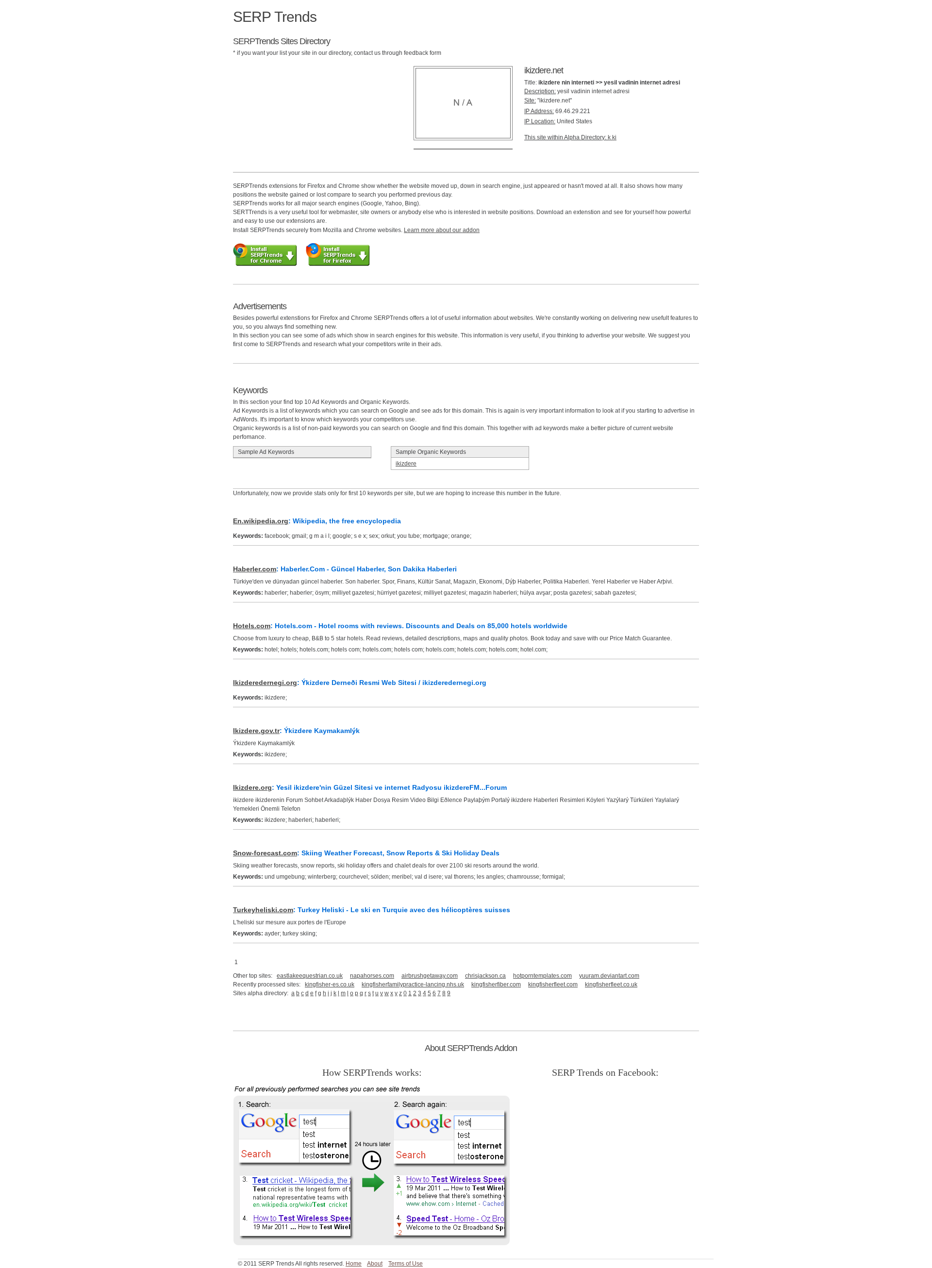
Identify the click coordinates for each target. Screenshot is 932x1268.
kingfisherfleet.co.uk (611, 984)
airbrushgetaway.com (429, 975)
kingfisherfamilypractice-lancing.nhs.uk (413, 984)
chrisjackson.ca (485, 975)
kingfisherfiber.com (496, 984)
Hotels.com (251, 626)
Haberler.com (254, 569)
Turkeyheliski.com (263, 910)
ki (614, 137)
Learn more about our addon (442, 230)
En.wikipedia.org (260, 521)
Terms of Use (405, 1263)
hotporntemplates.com (542, 975)
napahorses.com (372, 975)
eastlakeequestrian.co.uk (310, 975)
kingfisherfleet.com (553, 984)
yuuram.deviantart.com (609, 975)
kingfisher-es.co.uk (329, 984)
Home (354, 1263)
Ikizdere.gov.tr (256, 730)
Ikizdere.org (252, 787)
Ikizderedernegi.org (265, 682)
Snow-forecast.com (265, 853)
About (375, 1263)
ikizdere (406, 463)
